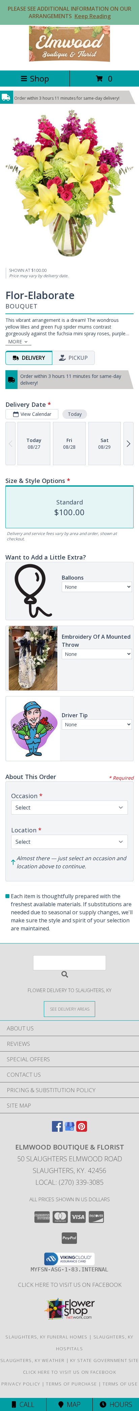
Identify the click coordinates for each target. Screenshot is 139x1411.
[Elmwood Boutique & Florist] (69, 60)
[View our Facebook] (57, 1129)
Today (75, 414)
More (15, 341)
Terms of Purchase (71, 1384)
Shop (39, 78)
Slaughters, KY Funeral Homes (46, 1337)
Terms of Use (120, 1384)
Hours (119, 1404)
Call (25, 1404)
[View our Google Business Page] (69, 1129)
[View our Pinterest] (81, 1129)
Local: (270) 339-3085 (69, 1182)
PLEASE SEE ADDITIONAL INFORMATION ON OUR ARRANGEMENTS (69, 12)
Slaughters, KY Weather (32, 1360)
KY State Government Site (104, 1360)
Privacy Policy (20, 1384)
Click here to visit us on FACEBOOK (69, 1284)
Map (72, 1404)
